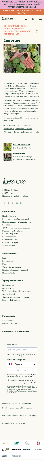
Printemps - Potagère (21, 31)
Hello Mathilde (26, 408)
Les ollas (6, 225)
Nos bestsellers (9, 216)
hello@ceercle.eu (21, 196)
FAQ (4, 258)
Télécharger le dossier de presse (16, 291)
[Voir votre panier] (26, 18)
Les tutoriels (7, 261)
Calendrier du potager (12, 267)
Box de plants (10, 26)
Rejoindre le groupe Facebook (15, 270)
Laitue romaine (21, 144)
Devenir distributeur (11, 300)
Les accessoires (9, 237)
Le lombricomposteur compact (15, 219)
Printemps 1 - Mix (11, 34)
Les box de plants (10, 234)
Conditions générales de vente (13, 423)
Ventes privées (8, 245)
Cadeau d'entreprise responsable (17, 297)
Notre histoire (8, 288)
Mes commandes (9, 323)
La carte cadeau (9, 239)
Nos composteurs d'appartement (16, 222)
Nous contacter (9, 273)
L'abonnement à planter (12, 231)
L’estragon (19, 153)
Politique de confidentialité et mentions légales (19, 416)
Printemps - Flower (23, 128)
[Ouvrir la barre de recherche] (33, 18)
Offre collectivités (9, 294)
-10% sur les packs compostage (16, 228)
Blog (4, 264)
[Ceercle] (7, 18)
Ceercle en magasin (11, 243)
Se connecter (8, 320)
